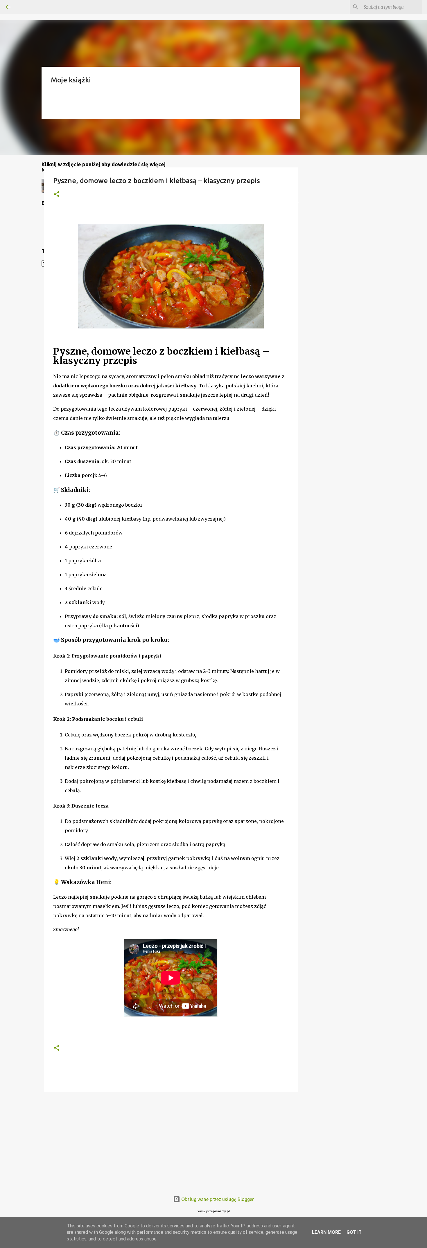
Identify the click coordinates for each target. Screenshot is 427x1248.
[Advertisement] (171, 1141)
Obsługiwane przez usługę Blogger (217, 1199)
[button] (56, 194)
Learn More (326, 1232)
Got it (354, 1232)
